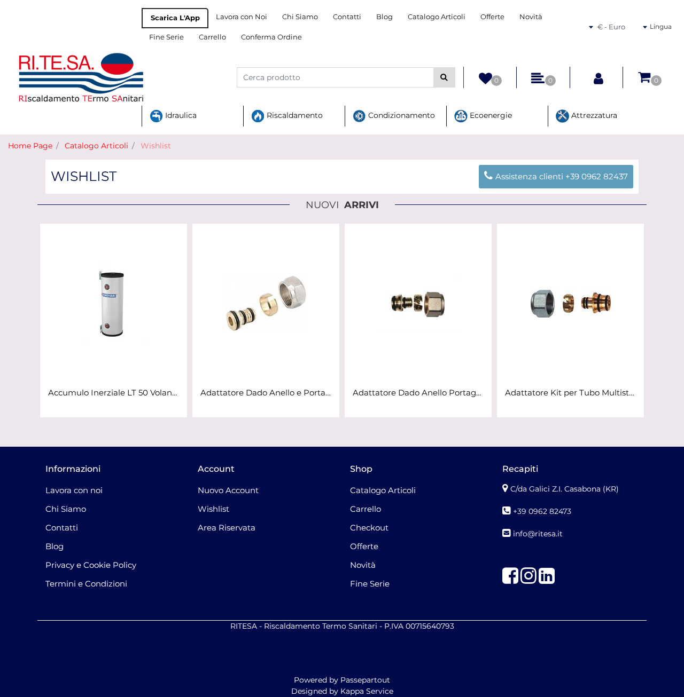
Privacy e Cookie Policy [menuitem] (90, 565)
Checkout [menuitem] (369, 527)
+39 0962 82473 (542, 511)
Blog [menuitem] (384, 16)
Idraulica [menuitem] (180, 115)
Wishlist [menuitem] (213, 509)
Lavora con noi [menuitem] (74, 490)
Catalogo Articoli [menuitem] (436, 16)
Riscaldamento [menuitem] (294, 115)
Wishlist (156, 146)
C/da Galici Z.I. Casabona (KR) (564, 489)
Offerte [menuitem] (492, 16)
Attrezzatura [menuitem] (593, 115)
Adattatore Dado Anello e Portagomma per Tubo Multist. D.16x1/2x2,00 (265, 393)
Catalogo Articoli (96, 146)
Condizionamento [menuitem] (400, 115)
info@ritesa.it (538, 533)
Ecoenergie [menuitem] (490, 115)
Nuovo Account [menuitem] (228, 490)
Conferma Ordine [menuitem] (271, 37)
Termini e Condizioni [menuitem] (86, 584)
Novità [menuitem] (530, 16)
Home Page (30, 146)
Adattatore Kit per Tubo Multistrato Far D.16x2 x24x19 (570, 393)
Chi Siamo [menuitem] (300, 16)
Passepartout (365, 680)
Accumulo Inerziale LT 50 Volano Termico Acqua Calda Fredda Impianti (113, 393)
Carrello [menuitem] (212, 37)
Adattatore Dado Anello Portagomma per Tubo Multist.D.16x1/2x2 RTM (418, 393)
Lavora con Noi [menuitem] (241, 16)
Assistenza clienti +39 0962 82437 (561, 176)
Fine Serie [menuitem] (166, 37)
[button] (444, 77)
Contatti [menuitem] (347, 16)
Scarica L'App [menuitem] (175, 17)
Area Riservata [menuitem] (226, 527)
